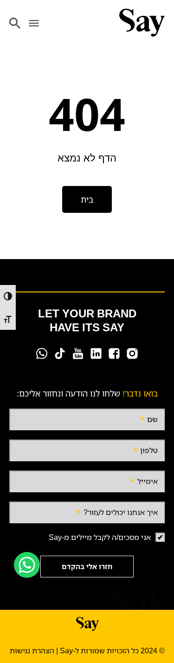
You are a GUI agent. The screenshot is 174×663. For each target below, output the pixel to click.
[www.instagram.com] (132, 353)
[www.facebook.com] (114, 353)
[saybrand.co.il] (141, 22)
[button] (33, 23)
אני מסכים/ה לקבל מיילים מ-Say (100, 537)
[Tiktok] (59, 353)
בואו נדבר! (140, 393)
